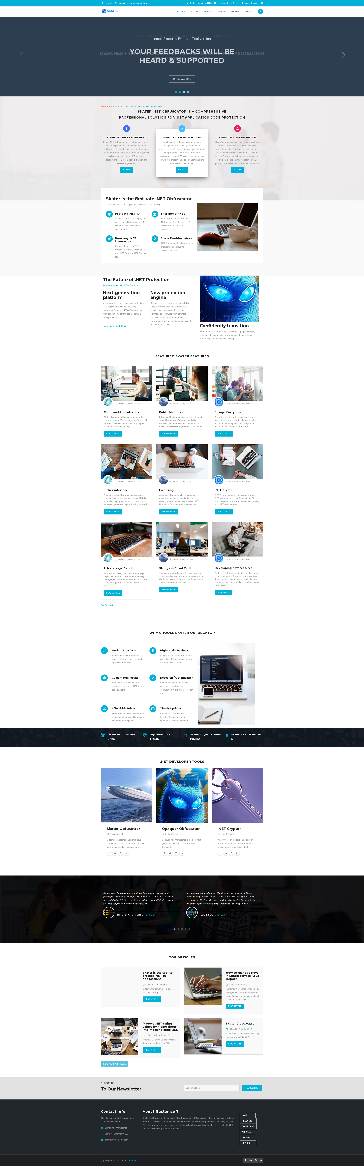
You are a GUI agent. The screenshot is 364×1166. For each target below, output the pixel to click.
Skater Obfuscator (123, 829)
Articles (248, 1132)
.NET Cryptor (224, 490)
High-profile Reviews (174, 650)
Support (248, 1143)
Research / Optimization (176, 677)
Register (254, 3)
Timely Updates (171, 708)
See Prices (106, 605)
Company (248, 1137)
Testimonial (223, 592)
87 (244, 1029)
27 (250, 984)
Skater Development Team (184, 403)
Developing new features (233, 568)
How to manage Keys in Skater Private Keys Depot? (242, 976)
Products (248, 1121)
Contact (249, 11)
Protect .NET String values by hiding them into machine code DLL (160, 1027)
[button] (20, 55)
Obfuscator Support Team (239, 403)
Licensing (166, 490)
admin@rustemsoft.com (228, 3)
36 (251, 1029)
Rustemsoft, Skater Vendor (129, 403)
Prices (221, 11)
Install (194, 11)
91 (162, 1035)
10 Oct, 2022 (234, 1029)
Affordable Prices (124, 708)
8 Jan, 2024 (233, 984)
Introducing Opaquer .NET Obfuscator (120, 285)
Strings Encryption (229, 412)
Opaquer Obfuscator (181, 829)
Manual (208, 11)
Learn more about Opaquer (115, 326)
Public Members (171, 412)
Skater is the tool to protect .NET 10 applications (158, 976)
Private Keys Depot (118, 568)
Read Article (151, 999)
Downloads (248, 1126)
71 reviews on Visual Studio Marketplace (142, 106)
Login (246, 3)
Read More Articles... (114, 1064)
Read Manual (113, 434)
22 (167, 984)
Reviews (235, 11)
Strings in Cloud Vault (175, 568)
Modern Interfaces (124, 650)
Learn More (183, 79)
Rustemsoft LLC (134, 1160)
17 (168, 1035)
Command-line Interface (122, 412)
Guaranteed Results (125, 677)
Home (180, 11)
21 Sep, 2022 (151, 1035)
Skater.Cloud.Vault (240, 1023)
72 (160, 984)
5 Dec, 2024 (150, 984)
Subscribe (252, 1088)
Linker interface (116, 490)
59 (243, 984)
